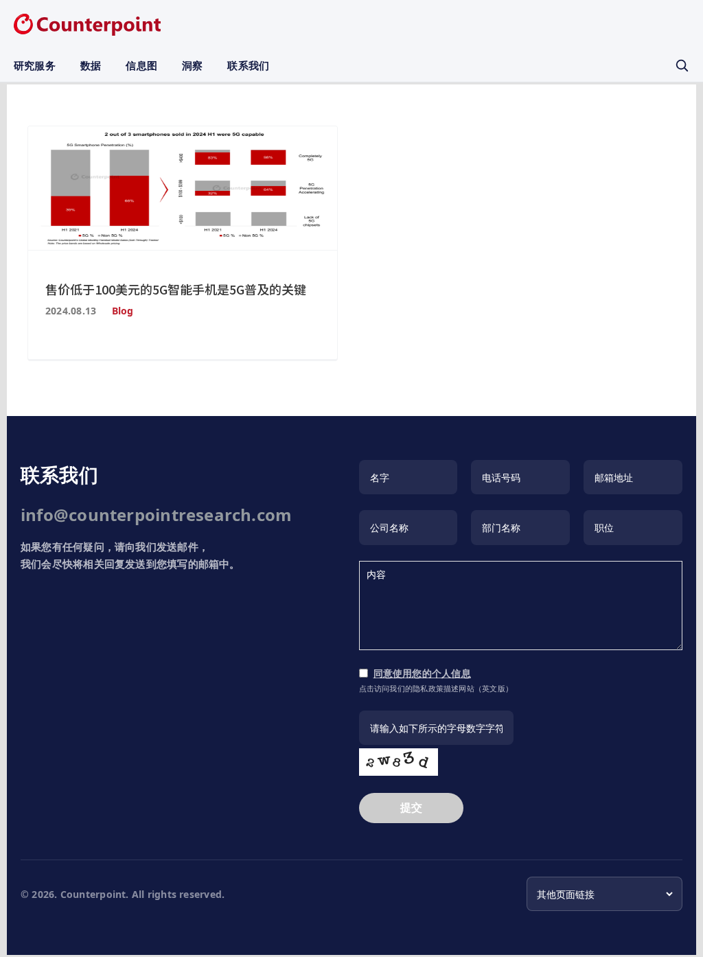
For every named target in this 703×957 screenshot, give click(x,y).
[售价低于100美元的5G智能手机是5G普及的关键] (182, 188)
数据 (90, 65)
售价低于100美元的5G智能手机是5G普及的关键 (175, 289)
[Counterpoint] (87, 25)
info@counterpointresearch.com (156, 514)
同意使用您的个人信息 (422, 673)
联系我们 (248, 65)
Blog (123, 310)
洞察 (192, 65)
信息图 (141, 65)
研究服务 (35, 65)
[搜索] (681, 65)
